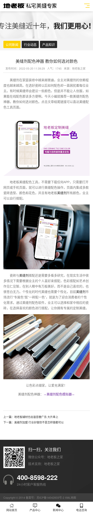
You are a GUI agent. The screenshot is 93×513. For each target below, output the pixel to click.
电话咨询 (81, 510)
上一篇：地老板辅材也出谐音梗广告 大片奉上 (30, 417)
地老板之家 (52, 463)
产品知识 (48, 44)
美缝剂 (62, 193)
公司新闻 (12, 44)
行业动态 (30, 44)
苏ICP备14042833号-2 (50, 497)
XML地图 (70, 497)
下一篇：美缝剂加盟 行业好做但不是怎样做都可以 (33, 422)
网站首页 (11, 510)
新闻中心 (58, 510)
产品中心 (35, 510)
